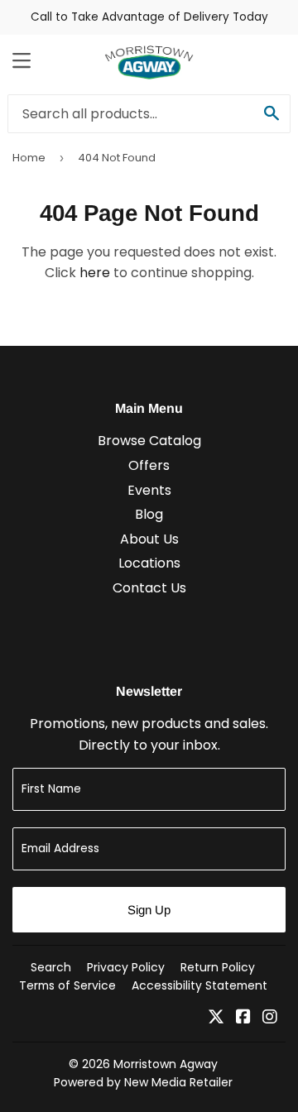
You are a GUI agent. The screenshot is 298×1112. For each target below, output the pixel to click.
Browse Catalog (149, 440)
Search (51, 967)
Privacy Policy (126, 967)
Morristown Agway (165, 1064)
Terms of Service (67, 985)
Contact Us (149, 587)
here (94, 272)
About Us (149, 539)
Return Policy (217, 967)
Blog (149, 514)
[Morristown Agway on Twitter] (216, 1018)
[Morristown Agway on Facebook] (243, 1018)
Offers (149, 465)
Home (29, 157)
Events (149, 490)
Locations (149, 563)
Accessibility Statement (199, 985)
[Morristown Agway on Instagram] (269, 1018)
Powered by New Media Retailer (143, 1082)
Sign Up (149, 910)
